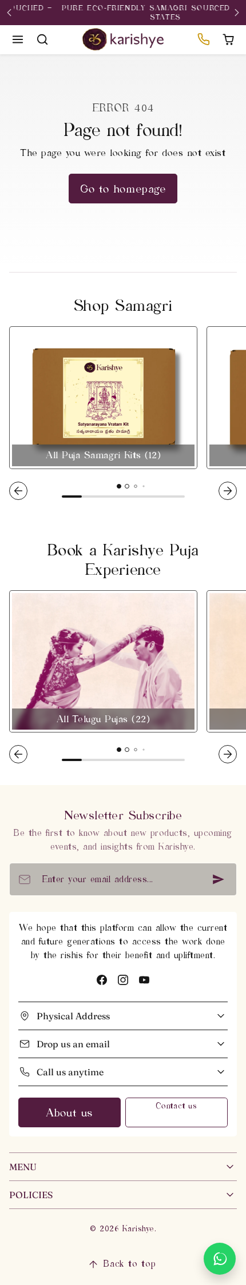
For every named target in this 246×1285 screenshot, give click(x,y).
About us (69, 1112)
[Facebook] (101, 979)
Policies (31, 1194)
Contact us (176, 1105)
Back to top (130, 1264)
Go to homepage (123, 188)
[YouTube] (144, 979)
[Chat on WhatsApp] (220, 1259)
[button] (18, 39)
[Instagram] (122, 979)
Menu (23, 1166)
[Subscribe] (218, 879)
